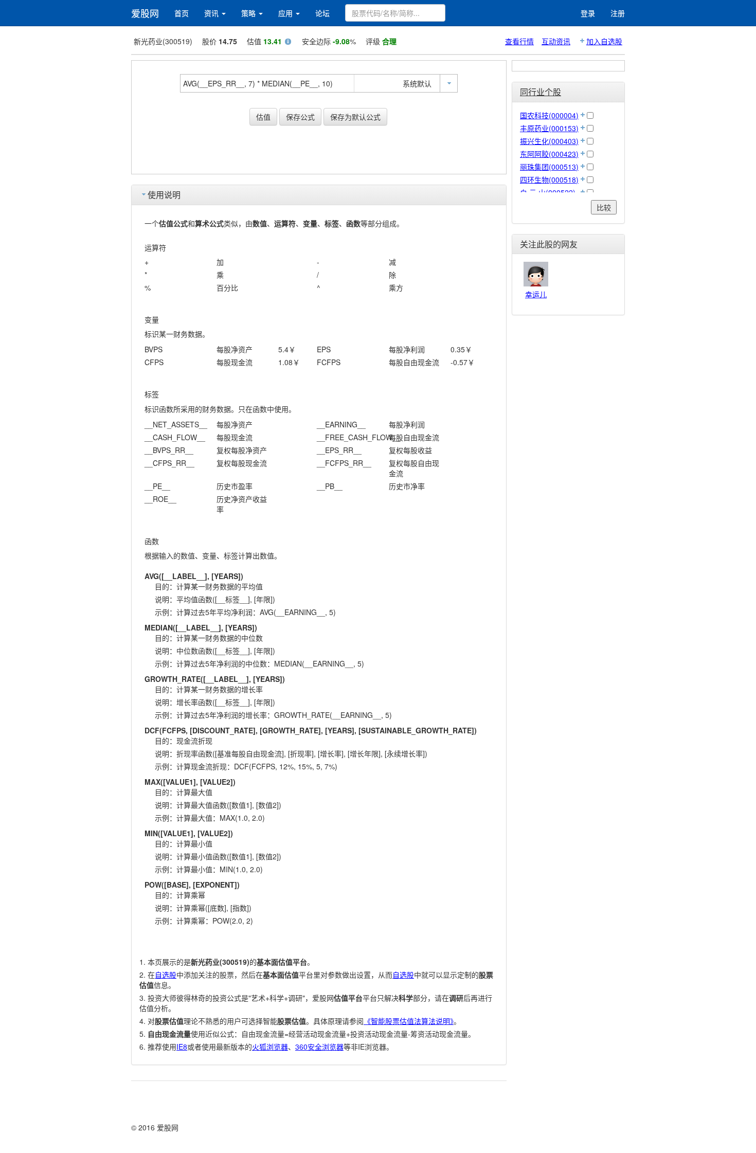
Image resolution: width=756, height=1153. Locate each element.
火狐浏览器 (270, 1046)
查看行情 (519, 41)
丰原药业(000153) (549, 128)
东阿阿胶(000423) (549, 154)
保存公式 (300, 117)
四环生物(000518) (549, 179)
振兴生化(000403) (549, 141)
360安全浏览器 (319, 1046)
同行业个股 (540, 92)
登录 (588, 13)
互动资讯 (556, 41)
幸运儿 (536, 294)
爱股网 (145, 13)
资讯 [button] (212, 13)
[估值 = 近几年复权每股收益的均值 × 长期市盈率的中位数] (288, 43)
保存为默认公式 (355, 117)
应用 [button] (286, 13)
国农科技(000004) (549, 115)
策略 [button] (249, 13)
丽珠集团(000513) (549, 166)
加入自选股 (604, 41)
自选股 (165, 974)
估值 (263, 117)
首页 (181, 13)
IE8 (181, 1046)
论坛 (322, 13)
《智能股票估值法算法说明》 (409, 1021)
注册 (617, 13)
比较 (604, 207)
